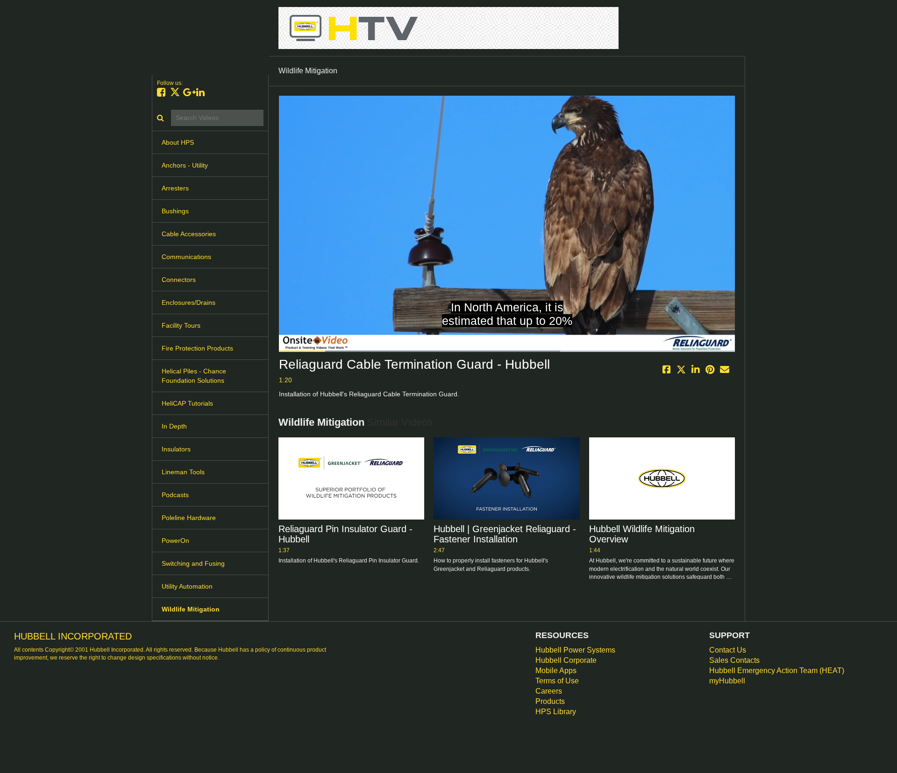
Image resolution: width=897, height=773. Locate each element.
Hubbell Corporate (566, 660)
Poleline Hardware (189, 517)
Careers (548, 691)
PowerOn (175, 540)
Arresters (175, 188)
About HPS (178, 142)
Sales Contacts (734, 660)
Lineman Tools (183, 472)
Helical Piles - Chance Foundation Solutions (194, 375)
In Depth (174, 426)
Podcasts (175, 495)
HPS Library (555, 712)
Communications (186, 256)
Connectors (179, 279)
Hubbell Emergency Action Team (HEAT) (776, 671)
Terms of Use (557, 681)
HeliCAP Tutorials (187, 403)
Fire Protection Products (197, 348)
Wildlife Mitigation (191, 609)
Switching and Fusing (193, 563)
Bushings (175, 211)
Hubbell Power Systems (575, 650)
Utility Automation (187, 586)
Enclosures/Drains (188, 302)
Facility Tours (181, 325)
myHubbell (727, 681)
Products (550, 701)
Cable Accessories (189, 234)
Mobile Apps (556, 671)
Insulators (176, 449)
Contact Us (727, 650)
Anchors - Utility (185, 165)
